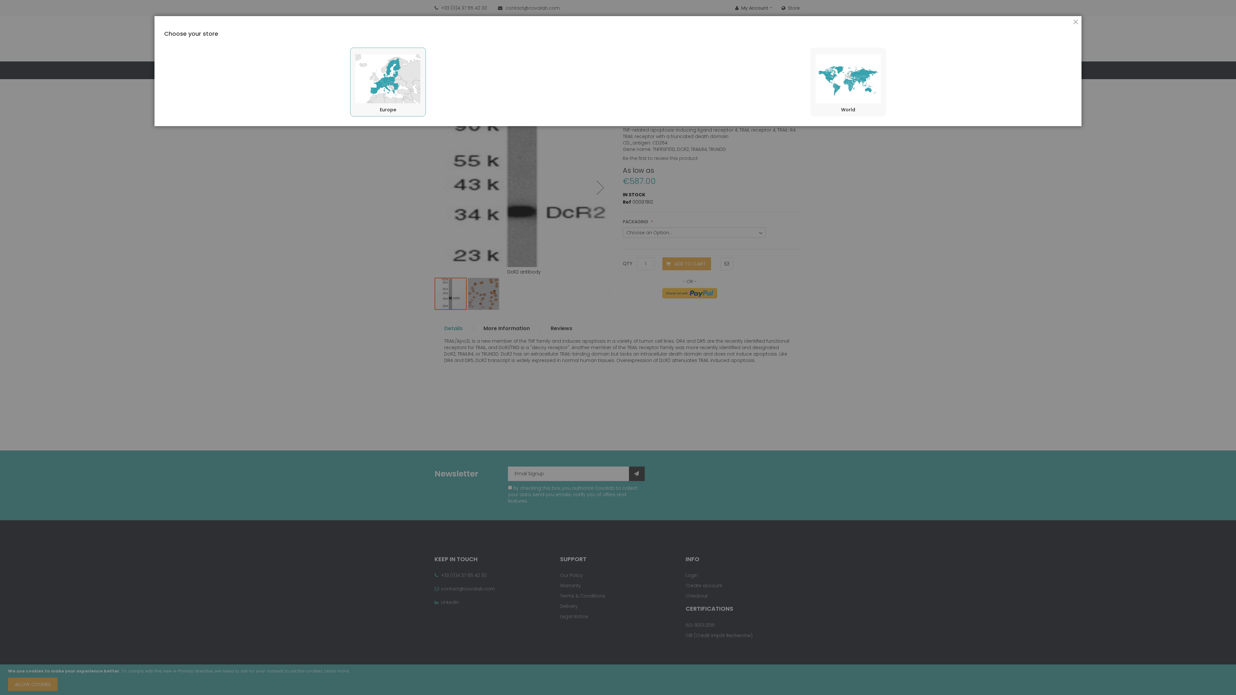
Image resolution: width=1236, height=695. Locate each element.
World (848, 110)
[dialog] (618, 347)
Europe (388, 110)
